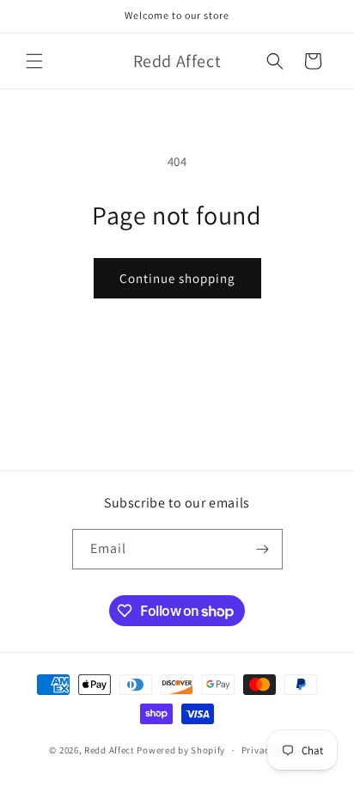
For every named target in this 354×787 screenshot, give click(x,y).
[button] (34, 61)
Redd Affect (109, 750)
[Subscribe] (263, 549)
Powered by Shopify (181, 750)
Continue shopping (177, 278)
